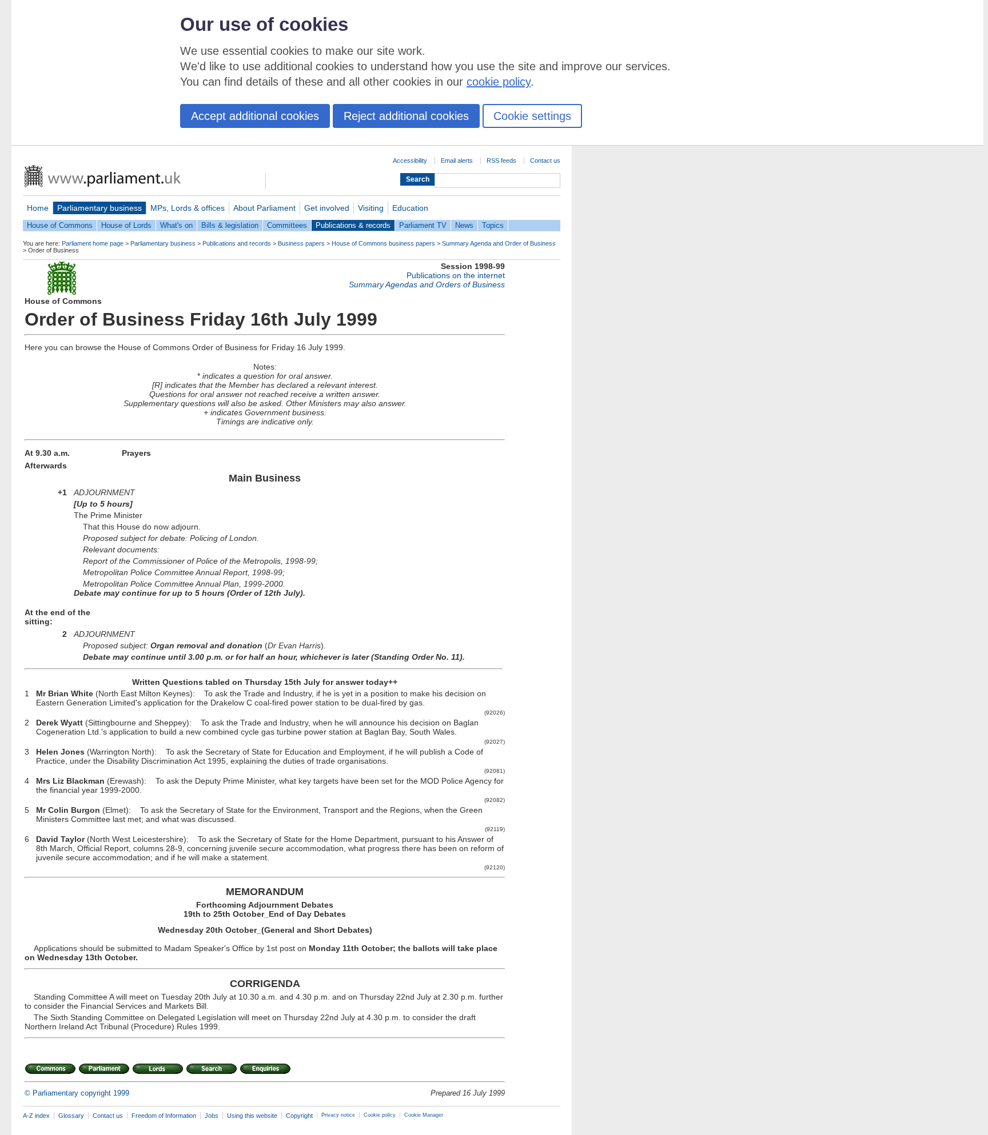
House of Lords (126, 225)
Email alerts (457, 160)
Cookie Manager (423, 1115)
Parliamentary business (99, 207)
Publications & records (353, 225)
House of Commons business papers (383, 243)
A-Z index (36, 1115)
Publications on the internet (456, 275)
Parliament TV (423, 225)
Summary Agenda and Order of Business (499, 243)
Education (410, 207)
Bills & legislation (229, 225)
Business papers (301, 243)
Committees (287, 225)
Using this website (252, 1115)
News (464, 225)
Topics (493, 225)
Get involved (326, 207)
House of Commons (60, 225)
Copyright (299, 1115)
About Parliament (264, 207)
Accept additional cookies (255, 116)
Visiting (371, 207)
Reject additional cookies (406, 116)
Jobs (211, 1115)
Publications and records (236, 243)
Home (38, 207)
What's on (176, 225)
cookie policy (499, 81)
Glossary (71, 1115)
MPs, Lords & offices (187, 207)
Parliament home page (93, 243)
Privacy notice (338, 1115)
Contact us (545, 160)
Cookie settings (532, 116)
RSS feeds (501, 160)
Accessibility (410, 160)
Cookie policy (380, 1115)
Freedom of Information (164, 1115)
